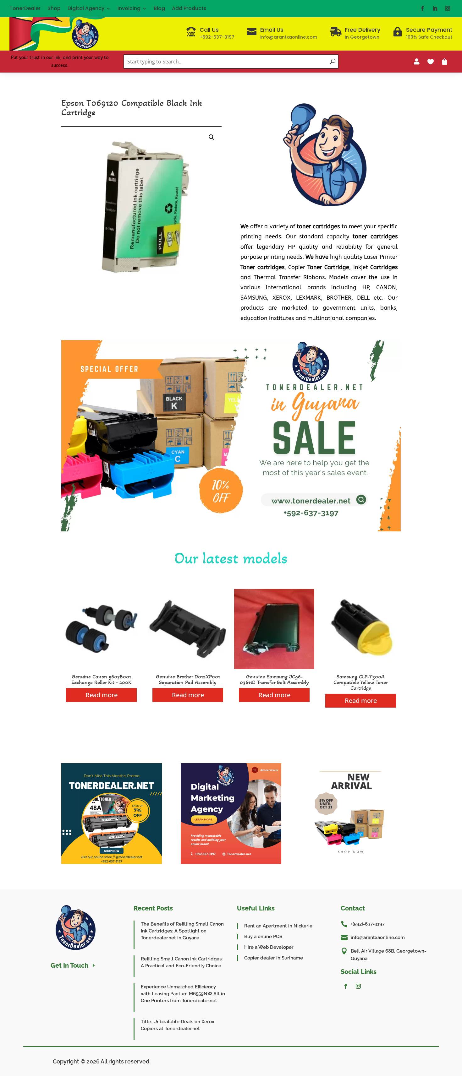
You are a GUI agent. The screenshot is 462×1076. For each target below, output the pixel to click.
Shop (54, 8)
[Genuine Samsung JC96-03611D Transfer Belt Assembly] (274, 667)
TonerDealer (25, 8)
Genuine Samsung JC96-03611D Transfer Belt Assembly (274, 679)
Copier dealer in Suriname (273, 958)
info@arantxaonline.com (378, 937)
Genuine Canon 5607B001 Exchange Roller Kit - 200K (101, 679)
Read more (101, 695)
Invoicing (129, 8)
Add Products (189, 8)
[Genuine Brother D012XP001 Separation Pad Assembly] (188, 667)
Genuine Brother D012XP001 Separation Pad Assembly (188, 679)
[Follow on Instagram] (448, 8)
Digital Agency (86, 8)
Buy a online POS (263, 936)
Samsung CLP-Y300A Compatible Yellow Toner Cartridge (360, 682)
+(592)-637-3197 (368, 924)
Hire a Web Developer (269, 947)
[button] (211, 137)
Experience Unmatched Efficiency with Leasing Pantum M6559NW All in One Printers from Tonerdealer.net (183, 993)
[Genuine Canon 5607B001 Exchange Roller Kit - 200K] (101, 667)
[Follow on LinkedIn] (435, 8)
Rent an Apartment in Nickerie (278, 926)
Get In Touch (69, 965)
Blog (159, 8)
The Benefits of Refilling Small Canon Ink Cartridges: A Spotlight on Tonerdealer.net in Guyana (182, 931)
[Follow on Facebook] (422, 8)
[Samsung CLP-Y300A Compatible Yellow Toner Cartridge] (361, 667)
